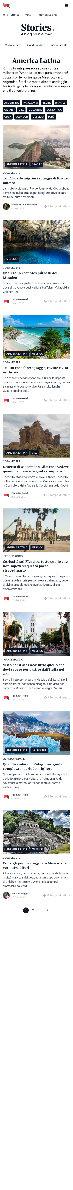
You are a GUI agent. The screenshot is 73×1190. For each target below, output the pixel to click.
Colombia (35, 109)
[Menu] (66, 5)
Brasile (60, 102)
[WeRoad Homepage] (6, 5)
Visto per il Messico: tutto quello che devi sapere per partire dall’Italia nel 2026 (33, 669)
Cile (21, 109)
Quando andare (35, 45)
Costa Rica (54, 109)
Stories (14, 15)
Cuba (7, 116)
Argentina (11, 102)
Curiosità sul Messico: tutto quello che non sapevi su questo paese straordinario (35, 566)
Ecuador (22, 116)
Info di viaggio (13, 659)
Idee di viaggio (13, 556)
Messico (38, 116)
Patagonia (30, 102)
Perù (51, 116)
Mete (28, 15)
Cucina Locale (58, 45)
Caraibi (9, 109)
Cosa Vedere (13, 45)
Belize (47, 102)
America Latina (16, 164)
